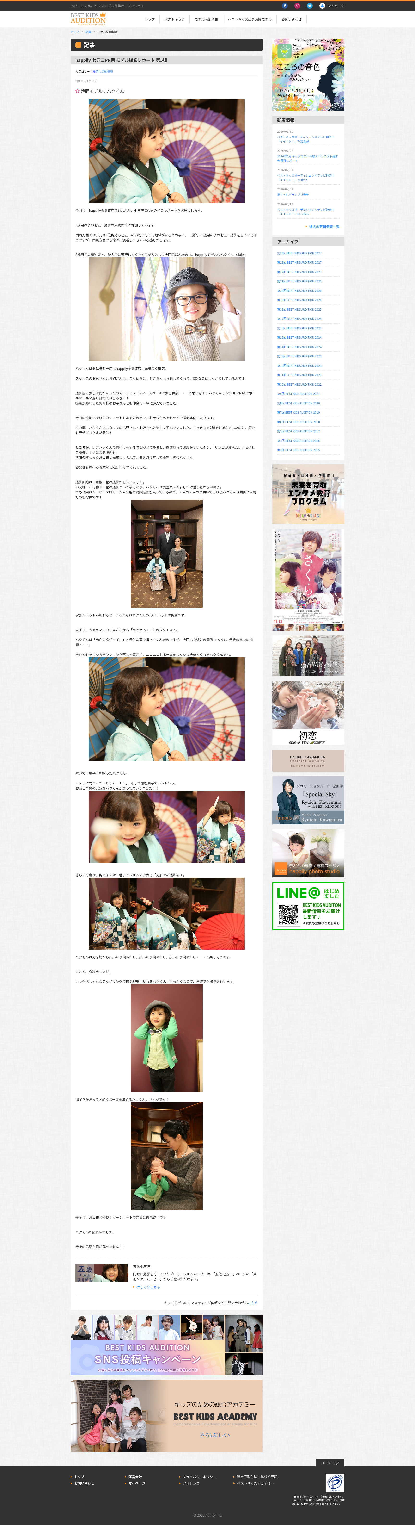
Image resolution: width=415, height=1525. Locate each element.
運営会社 (135, 1476)
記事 (88, 32)
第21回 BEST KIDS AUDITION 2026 (299, 281)
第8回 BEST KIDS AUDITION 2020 (298, 403)
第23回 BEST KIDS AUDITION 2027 (299, 262)
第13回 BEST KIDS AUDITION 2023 (299, 356)
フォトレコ (191, 1483)
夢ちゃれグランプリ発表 (293, 195)
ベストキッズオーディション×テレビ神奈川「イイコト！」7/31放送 (306, 139)
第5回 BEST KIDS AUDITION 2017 (298, 431)
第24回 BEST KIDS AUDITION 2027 (299, 253)
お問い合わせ (291, 19)
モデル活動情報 (206, 19)
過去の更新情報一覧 (324, 226)
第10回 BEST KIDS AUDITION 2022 (299, 384)
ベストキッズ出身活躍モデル (250, 19)
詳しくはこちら (148, 1287)
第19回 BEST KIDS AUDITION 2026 (299, 300)
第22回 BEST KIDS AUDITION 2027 (299, 272)
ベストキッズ (175, 19)
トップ (150, 19)
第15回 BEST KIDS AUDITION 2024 (299, 337)
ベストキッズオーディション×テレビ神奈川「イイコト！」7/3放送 (306, 177)
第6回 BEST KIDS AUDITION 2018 (298, 422)
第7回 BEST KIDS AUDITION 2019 (298, 412)
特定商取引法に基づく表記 (257, 1476)
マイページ (136, 1483)
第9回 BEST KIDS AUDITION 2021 (298, 394)
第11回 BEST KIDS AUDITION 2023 (299, 375)
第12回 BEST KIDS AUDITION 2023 (299, 365)
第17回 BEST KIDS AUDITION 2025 (299, 319)
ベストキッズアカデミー (255, 1483)
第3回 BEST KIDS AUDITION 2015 (298, 450)
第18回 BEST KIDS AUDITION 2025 (299, 309)
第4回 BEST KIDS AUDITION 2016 (298, 440)
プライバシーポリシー (199, 1476)
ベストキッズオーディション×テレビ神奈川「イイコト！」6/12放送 (306, 211)
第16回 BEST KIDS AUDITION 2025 (299, 328)
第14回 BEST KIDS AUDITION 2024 (299, 347)
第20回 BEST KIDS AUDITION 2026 (299, 290)
